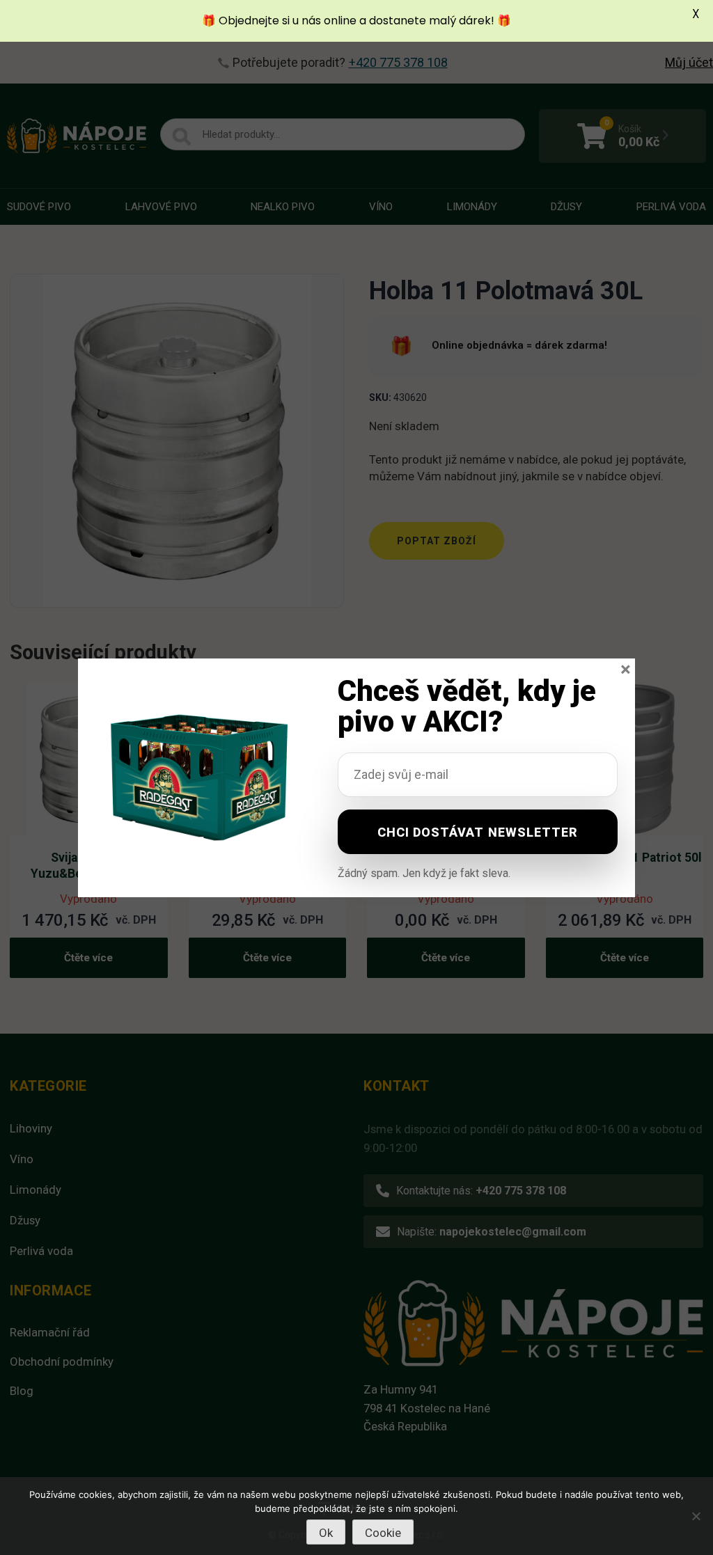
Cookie (383, 1533)
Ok (326, 1533)
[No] (696, 1516)
